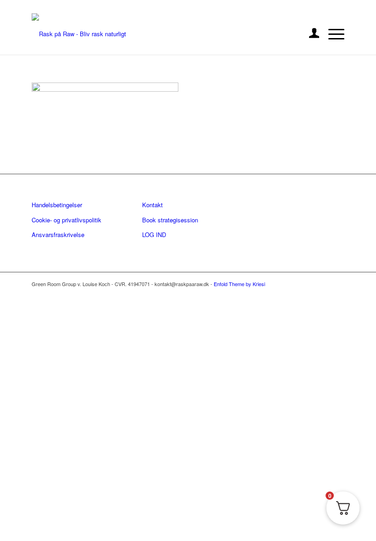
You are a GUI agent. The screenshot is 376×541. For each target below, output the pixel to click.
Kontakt (152, 204)
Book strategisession (170, 219)
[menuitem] (310, 34)
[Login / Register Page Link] (310, 34)
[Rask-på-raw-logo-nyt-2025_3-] (79, 34)
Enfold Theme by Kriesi (239, 283)
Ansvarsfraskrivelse (58, 234)
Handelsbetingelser (57, 204)
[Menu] (331, 34)
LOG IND (154, 234)
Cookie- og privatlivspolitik (66, 219)
